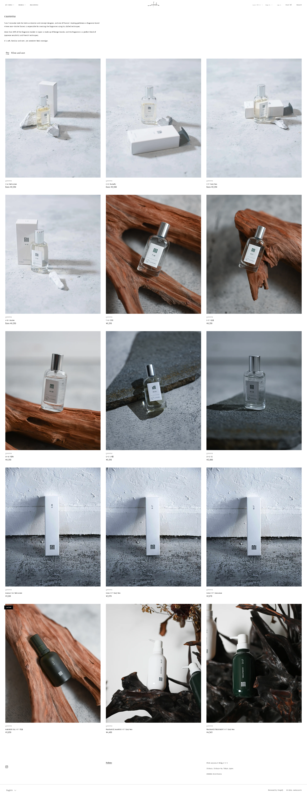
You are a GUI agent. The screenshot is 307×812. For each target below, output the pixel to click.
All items (8, 5)
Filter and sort (18, 53)
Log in (279, 5)
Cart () (289, 5)
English (268, 5)
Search (299, 5)
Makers (21, 5)
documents (34, 5)
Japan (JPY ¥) (256, 5)
